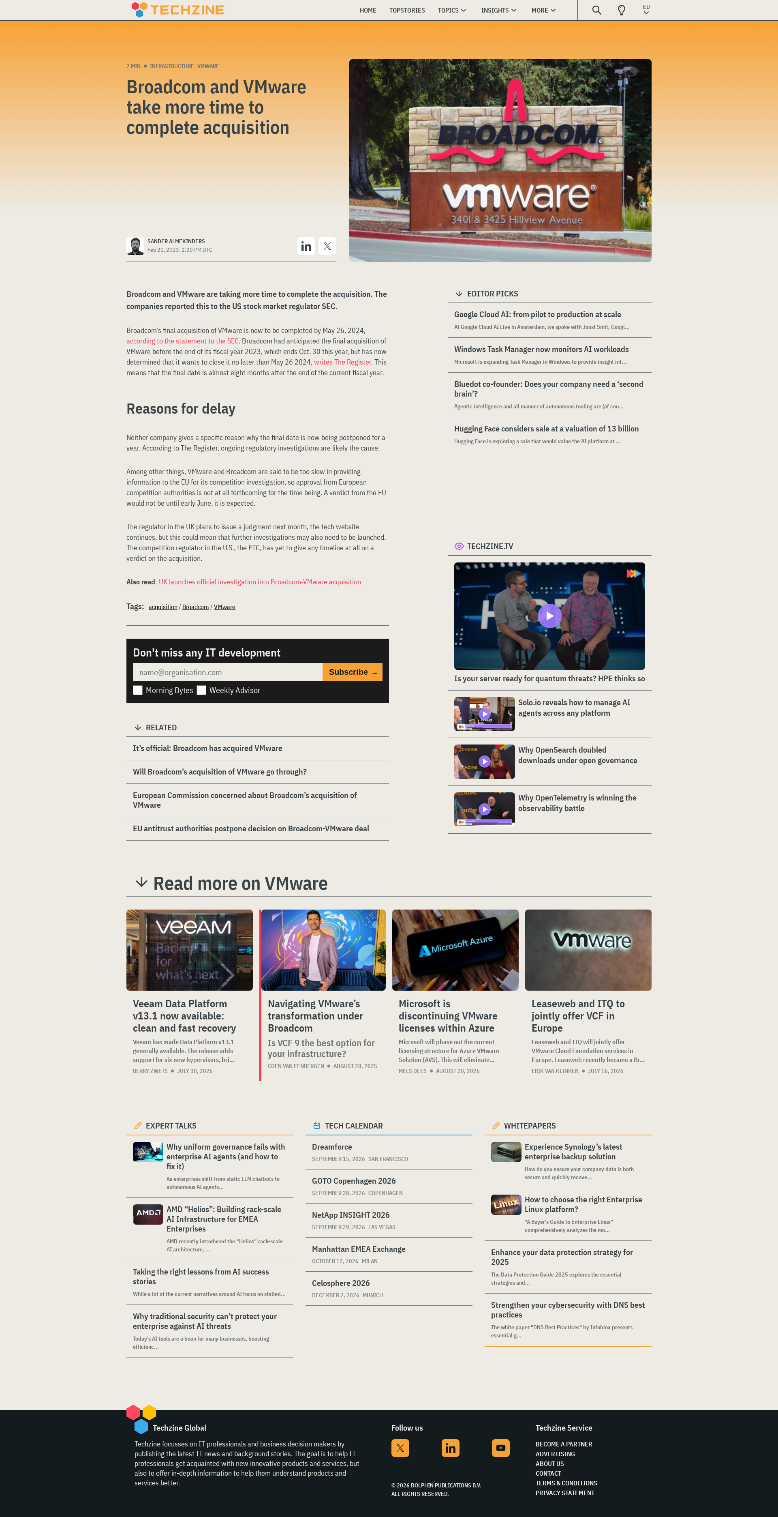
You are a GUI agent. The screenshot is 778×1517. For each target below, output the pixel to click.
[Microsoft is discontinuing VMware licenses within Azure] (455, 950)
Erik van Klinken (555, 1071)
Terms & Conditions (566, 1483)
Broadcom (195, 607)
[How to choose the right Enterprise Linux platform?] (506, 1214)
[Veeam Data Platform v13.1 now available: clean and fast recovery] (189, 950)
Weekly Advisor (235, 689)
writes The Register (342, 362)
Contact (548, 1473)
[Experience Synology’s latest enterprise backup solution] (506, 1161)
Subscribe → (353, 671)
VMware (208, 66)
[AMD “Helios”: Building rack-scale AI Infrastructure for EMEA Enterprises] (148, 1228)
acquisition (163, 607)
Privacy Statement (565, 1493)
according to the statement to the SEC (182, 340)
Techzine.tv (490, 546)
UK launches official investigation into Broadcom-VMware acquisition (260, 581)
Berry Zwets (150, 1071)
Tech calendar (354, 1125)
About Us (550, 1463)
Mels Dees (413, 1071)
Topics (448, 10)
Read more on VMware (240, 883)
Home (368, 10)
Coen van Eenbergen (296, 1066)
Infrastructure (172, 66)
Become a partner (564, 1444)
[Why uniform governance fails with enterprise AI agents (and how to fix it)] (148, 1166)
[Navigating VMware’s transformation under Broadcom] (323, 950)
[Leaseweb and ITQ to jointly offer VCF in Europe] (588, 950)
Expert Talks (171, 1125)
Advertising (555, 1454)
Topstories (407, 10)
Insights (495, 10)
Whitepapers (530, 1125)
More (540, 10)
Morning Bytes (169, 689)
